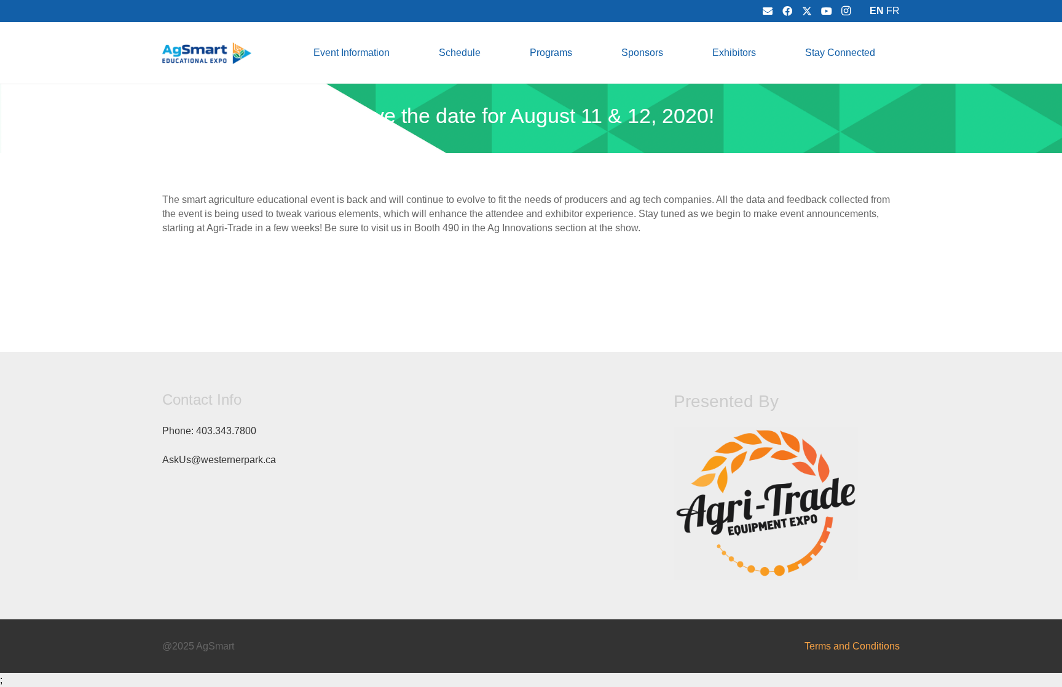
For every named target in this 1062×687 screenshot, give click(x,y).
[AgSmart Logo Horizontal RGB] (206, 53)
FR (893, 11)
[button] (399, 52)
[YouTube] (826, 11)
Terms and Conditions (852, 646)
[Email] (767, 11)
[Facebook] (787, 11)
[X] (807, 11)
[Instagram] (846, 11)
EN (877, 11)
